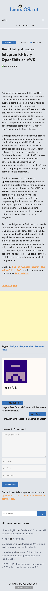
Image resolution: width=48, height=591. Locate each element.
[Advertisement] (24, 316)
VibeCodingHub (9, 530)
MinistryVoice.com (26, 587)
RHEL (4, 349)
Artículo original (9, 285)
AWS (12, 346)
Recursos (39, 346)
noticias (19, 346)
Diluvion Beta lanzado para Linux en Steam (25, 418)
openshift (29, 346)
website (5, 538)
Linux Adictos (9, 43)
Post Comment (10, 484)
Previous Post (14, 402)
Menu (5, 20)
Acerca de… (18, 538)
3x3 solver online (10, 544)
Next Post (35, 414)
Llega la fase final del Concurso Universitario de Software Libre (24, 409)
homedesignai (9, 552)
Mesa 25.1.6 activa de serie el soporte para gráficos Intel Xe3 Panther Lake (21, 555)
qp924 (5, 564)
